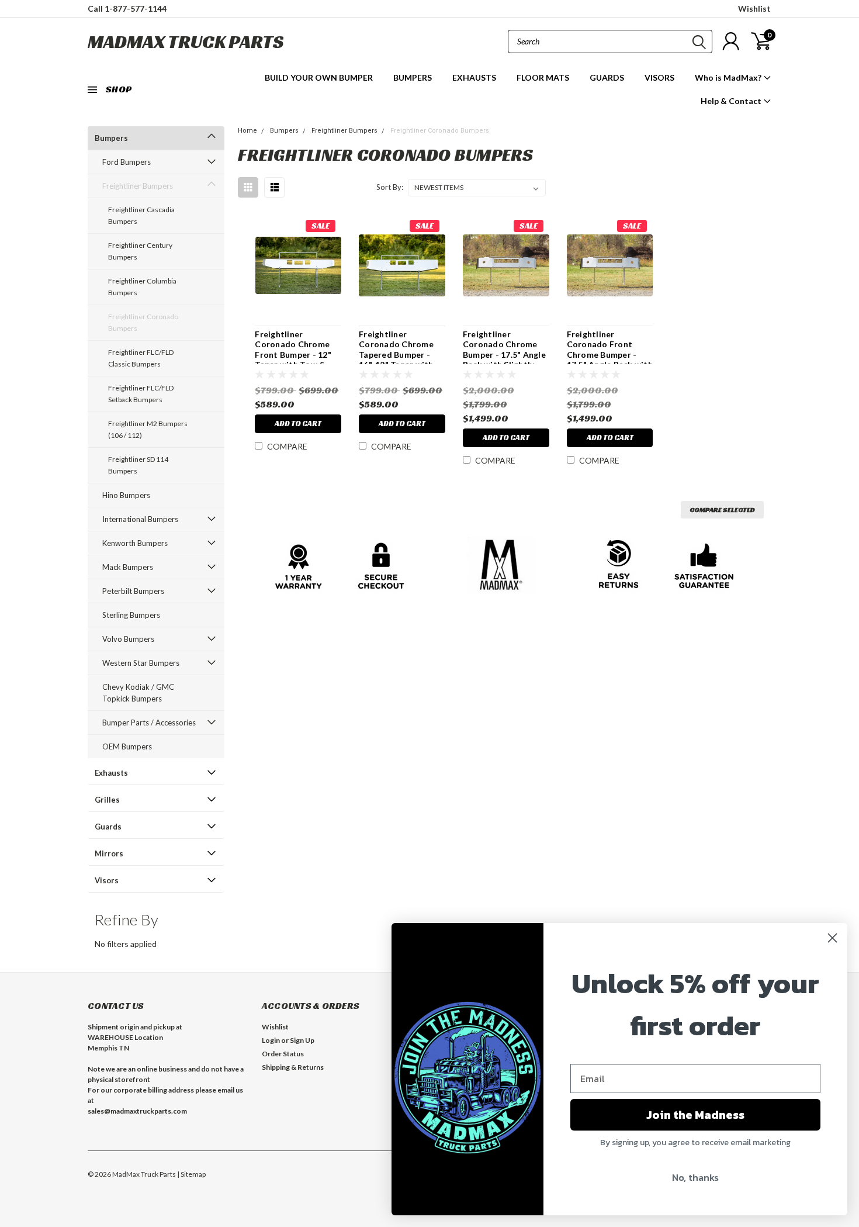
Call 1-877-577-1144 (127, 8)
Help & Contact (732, 101)
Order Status (283, 1053)
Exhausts (111, 772)
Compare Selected (722, 509)
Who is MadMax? (729, 77)
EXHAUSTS (474, 77)
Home (247, 130)
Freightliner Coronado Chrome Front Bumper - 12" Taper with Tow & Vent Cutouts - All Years (293, 359)
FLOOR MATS (543, 77)
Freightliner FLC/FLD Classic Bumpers (141, 358)
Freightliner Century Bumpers (140, 251)
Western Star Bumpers (140, 663)
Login (271, 1040)
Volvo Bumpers (128, 639)
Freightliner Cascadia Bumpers (141, 215)
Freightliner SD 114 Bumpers (138, 465)
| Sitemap (191, 1174)
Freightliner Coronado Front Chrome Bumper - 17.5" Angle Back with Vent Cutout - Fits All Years (610, 359)
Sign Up (302, 1040)
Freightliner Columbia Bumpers (142, 286)
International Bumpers (140, 519)
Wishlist (754, 8)
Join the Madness (695, 1115)
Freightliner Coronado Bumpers (143, 322)
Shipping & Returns (293, 1067)
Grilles (107, 799)
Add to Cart (298, 423)
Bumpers (111, 138)
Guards (108, 826)
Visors (107, 880)
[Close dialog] (832, 938)
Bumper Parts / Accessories (149, 722)
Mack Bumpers (127, 567)
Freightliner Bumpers (137, 186)
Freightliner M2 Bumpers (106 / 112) (148, 429)
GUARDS (607, 77)
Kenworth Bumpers (135, 543)
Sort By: (389, 187)
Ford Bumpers (126, 162)
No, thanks (695, 1177)
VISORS (659, 77)
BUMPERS (412, 77)
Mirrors (109, 853)
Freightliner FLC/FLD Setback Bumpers (141, 393)
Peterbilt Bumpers (133, 591)
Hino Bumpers (126, 495)
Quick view (298, 266)
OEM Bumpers (127, 746)
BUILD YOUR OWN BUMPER (319, 77)
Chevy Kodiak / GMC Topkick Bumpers (138, 692)
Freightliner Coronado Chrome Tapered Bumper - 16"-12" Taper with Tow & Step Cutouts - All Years (400, 359)
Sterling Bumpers (131, 615)
